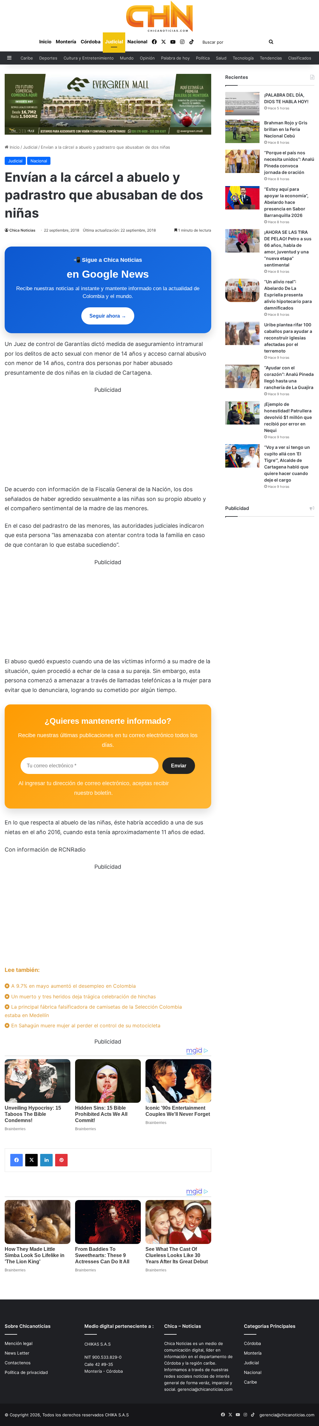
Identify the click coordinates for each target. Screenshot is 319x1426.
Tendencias (271, 57)
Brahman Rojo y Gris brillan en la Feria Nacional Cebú (285, 129)
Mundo (127, 57)
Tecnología (243, 57)
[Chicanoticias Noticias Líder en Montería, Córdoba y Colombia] (159, 16)
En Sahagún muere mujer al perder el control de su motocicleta (85, 1025)
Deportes (48, 57)
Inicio (45, 42)
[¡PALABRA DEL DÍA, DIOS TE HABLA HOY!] (242, 103)
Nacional (137, 42)
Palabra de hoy (175, 57)
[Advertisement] (108, 438)
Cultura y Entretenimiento (89, 57)
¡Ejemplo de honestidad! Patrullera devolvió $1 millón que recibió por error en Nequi (288, 417)
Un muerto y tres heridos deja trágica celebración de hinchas (83, 996)
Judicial (114, 42)
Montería (66, 42)
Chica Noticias (22, 230)
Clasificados (299, 57)
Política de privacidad (26, 1372)
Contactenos (18, 1362)
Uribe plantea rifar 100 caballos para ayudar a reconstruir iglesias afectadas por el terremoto (288, 337)
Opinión (147, 57)
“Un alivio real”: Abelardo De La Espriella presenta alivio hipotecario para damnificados (288, 294)
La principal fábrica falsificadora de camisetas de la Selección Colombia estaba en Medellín (93, 1011)
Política (203, 57)
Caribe (27, 57)
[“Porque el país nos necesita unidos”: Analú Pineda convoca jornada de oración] (242, 161)
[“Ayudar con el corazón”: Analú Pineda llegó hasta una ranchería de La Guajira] (242, 376)
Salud (221, 57)
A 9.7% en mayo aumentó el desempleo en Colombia (73, 986)
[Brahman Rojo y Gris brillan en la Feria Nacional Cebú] (242, 131)
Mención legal (18, 1343)
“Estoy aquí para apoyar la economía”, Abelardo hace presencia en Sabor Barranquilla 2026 (286, 202)
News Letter (17, 1353)
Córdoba (91, 42)
